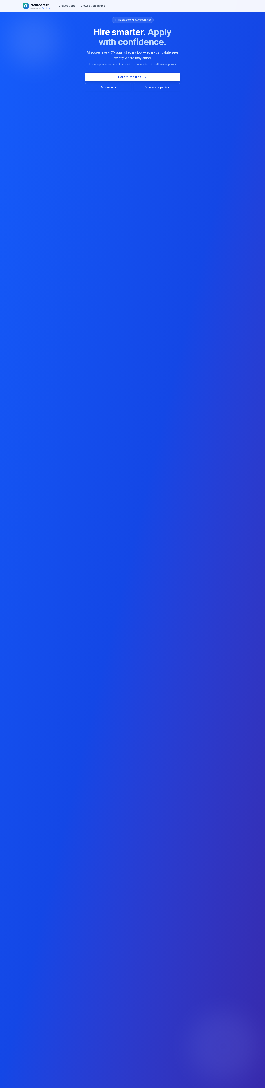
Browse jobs (108, 87)
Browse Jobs (67, 5)
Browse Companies (93, 5)
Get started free (129, 77)
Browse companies (157, 87)
